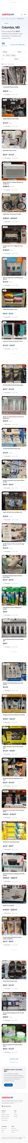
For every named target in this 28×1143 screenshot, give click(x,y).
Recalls (15, 1114)
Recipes (16, 1116)
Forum (3, 1130)
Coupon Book (4, 1120)
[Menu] (25, 14)
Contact (13, 1132)
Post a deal (8, 1085)
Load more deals (14, 1059)
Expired (13, 55)
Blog (15, 1112)
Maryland (6, 23)
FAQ (2, 1132)
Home (3, 18)
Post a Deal (4, 1128)
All (3, 55)
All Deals (3, 1112)
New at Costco (5, 1118)
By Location (12, 18)
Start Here (13, 1128)
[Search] (21, 14)
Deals (7, 18)
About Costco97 (14, 1130)
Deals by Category (5, 1116)
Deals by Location (5, 1114)
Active (7, 55)
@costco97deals (7, 1106)
